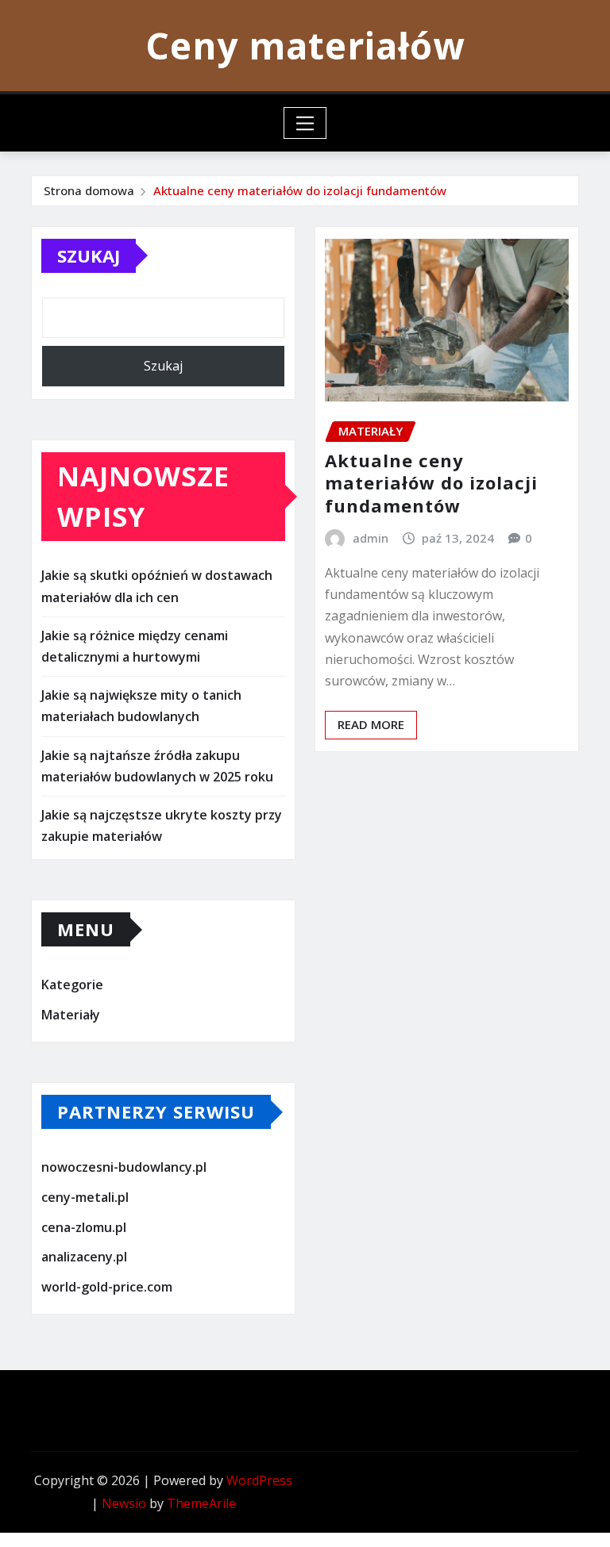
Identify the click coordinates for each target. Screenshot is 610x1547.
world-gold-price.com (106, 1287)
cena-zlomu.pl (83, 1227)
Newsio (124, 1503)
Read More (371, 724)
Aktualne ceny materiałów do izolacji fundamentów (299, 190)
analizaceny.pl (84, 1256)
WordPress (259, 1480)
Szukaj (88, 255)
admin (370, 538)
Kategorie (72, 985)
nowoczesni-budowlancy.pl (124, 1168)
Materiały (70, 1014)
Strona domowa (89, 190)
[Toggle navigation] (305, 123)
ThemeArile (201, 1503)
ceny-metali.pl (85, 1197)
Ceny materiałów (305, 45)
